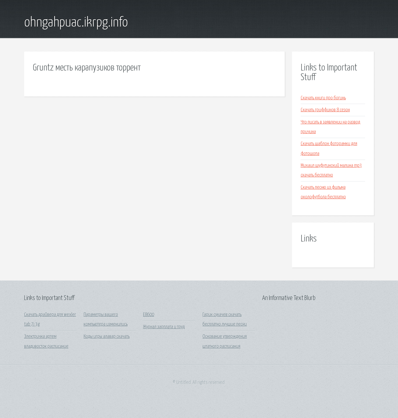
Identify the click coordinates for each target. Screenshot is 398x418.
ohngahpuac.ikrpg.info (76, 22)
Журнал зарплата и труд (164, 326)
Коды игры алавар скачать (107, 336)
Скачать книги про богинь (323, 98)
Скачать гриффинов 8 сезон (325, 109)
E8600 (148, 314)
